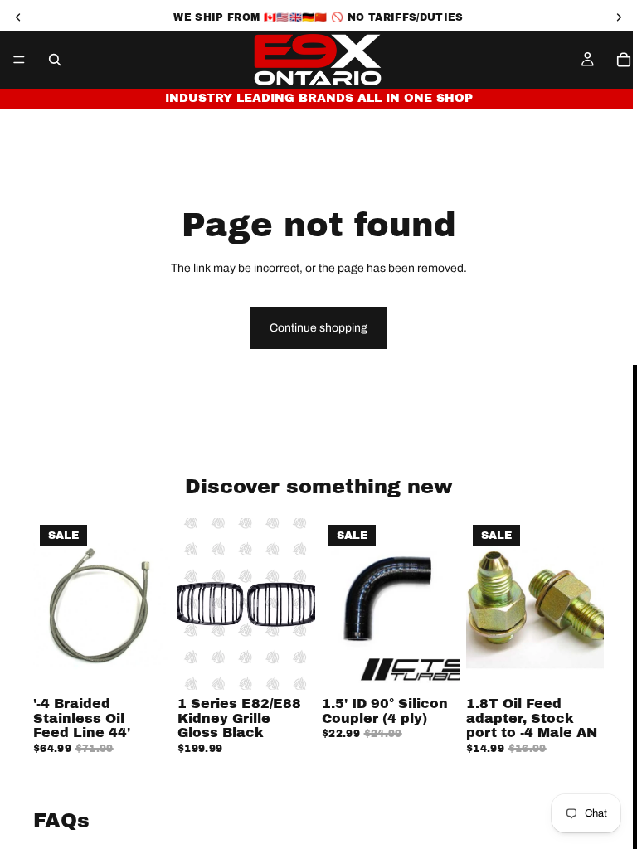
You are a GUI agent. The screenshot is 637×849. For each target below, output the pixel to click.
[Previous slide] (195, 603)
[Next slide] (297, 603)
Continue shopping (318, 328)
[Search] (54, 59)
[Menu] (19, 60)
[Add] (145, 664)
